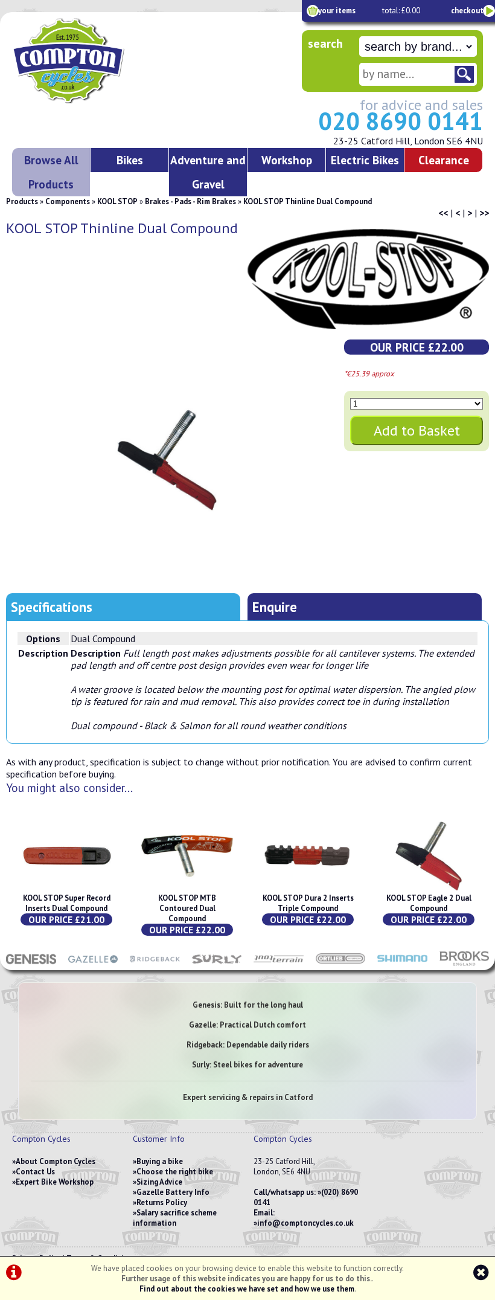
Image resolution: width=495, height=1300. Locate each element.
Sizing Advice (159, 1182)
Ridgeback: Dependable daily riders (248, 1045)
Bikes (130, 159)
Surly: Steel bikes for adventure (247, 1065)
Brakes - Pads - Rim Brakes (190, 201)
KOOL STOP (117, 201)
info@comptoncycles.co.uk (305, 1223)
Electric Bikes (365, 159)
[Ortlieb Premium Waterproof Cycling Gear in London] (341, 964)
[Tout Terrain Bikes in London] (279, 964)
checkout (467, 10)
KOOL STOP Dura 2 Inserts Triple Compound (308, 903)
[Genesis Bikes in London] (31, 964)
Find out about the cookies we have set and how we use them (246, 1289)
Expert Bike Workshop (55, 1182)
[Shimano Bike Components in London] (402, 964)
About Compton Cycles (55, 1161)
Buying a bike (159, 1161)
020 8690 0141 (400, 121)
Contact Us (35, 1171)
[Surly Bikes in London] (217, 964)
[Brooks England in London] (464, 964)
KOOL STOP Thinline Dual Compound (307, 201)
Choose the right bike (174, 1171)
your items (337, 10)
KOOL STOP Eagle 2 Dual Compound (428, 903)
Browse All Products (51, 171)
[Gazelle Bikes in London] (93, 964)
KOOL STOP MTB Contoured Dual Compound (187, 908)
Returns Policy (161, 1202)
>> (484, 213)
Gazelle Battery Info (172, 1192)
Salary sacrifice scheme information (175, 1218)
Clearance (443, 159)
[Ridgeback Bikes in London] (155, 964)
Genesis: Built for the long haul (248, 1005)
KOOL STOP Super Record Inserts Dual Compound (66, 903)
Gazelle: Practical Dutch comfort (247, 1025)
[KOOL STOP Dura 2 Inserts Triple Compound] (308, 888)
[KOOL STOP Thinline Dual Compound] (167, 460)
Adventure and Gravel (208, 171)
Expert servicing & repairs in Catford (248, 1097)
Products (22, 201)
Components (67, 201)
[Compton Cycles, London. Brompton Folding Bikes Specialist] (102, 101)
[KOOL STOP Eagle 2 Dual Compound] (428, 888)
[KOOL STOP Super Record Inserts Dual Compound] (66, 888)
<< (443, 213)
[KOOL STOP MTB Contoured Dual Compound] (187, 888)
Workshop (286, 159)
